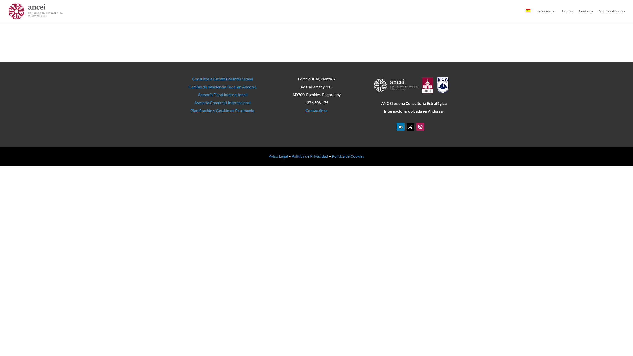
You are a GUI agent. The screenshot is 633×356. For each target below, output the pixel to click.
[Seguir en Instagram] (420, 127)
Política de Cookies (348, 156)
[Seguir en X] (410, 127)
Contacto (586, 11)
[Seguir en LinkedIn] (401, 127)
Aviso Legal (278, 156)
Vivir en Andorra (612, 11)
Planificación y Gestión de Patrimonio (222, 110)
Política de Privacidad (310, 156)
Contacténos (316, 110)
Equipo (567, 11)
